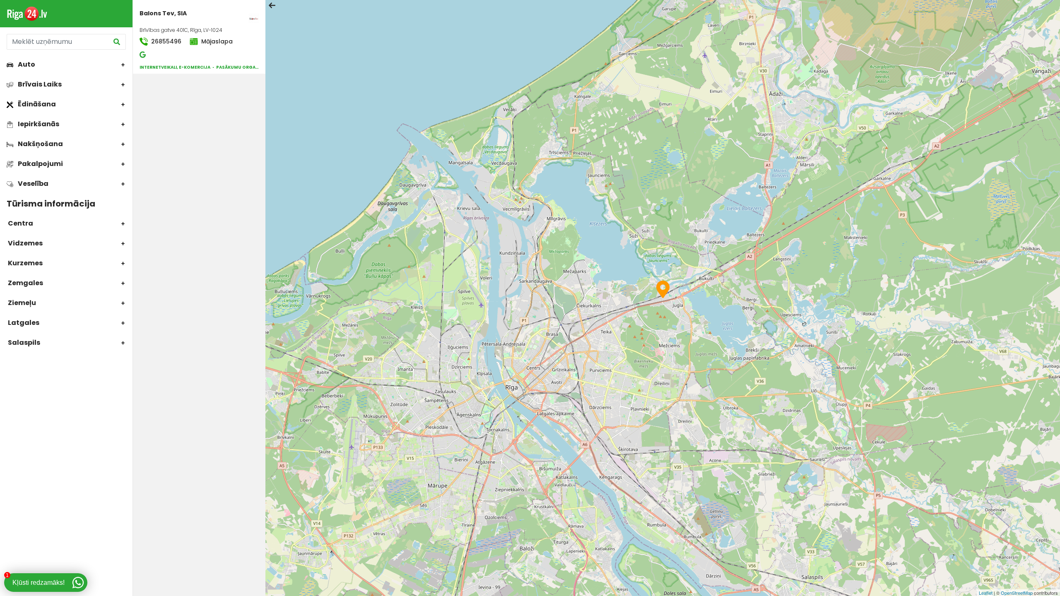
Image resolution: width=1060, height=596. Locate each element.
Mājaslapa (216, 41)
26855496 (165, 41)
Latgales (23, 322)
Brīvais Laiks (39, 84)
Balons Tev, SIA (163, 13)
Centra (20, 223)
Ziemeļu (21, 303)
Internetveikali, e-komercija (175, 67)
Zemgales (25, 283)
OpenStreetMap (1017, 592)
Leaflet (986, 592)
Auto (26, 64)
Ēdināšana (36, 104)
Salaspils (23, 342)
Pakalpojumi (40, 163)
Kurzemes (25, 263)
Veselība (32, 183)
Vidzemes (25, 243)
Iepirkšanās (38, 124)
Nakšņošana (40, 144)
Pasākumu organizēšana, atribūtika (260, 67)
